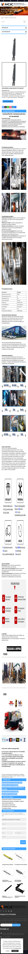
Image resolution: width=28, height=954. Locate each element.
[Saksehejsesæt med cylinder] (20, 888)
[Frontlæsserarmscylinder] (20, 856)
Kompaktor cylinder (19, 801)
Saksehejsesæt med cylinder (20, 897)
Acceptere (15, 950)
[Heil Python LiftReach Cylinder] (8, 872)
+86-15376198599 (6, 937)
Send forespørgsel (8, 101)
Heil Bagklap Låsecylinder (18, 881)
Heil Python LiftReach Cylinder (7, 881)
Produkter (6, 17)
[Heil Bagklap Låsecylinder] (20, 872)
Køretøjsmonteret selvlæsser (9, 806)
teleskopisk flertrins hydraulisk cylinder (12, 782)
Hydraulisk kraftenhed (7, 803)
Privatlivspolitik (17, 948)
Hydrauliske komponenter (8, 804)
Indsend (23, 842)
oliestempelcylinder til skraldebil (10, 791)
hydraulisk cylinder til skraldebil (10, 785)
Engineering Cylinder (7, 864)
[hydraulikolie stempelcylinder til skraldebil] (14, 74)
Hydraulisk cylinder (12, 17)
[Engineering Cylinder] (8, 856)
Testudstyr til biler (6, 808)
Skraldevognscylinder (7, 801)
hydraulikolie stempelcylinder (9, 794)
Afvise (8, 950)
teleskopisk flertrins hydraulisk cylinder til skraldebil (12, 788)
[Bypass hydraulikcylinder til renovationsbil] (8, 888)
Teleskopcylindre (16, 799)
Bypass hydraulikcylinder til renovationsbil (7, 897)
